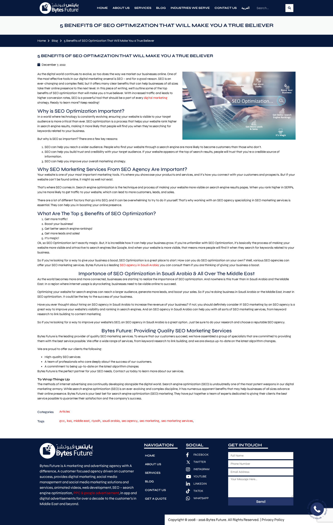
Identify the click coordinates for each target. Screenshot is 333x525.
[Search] (289, 8)
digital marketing (155, 98)
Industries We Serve (190, 8)
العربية (245, 8)
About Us (121, 8)
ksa (69, 421)
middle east (81, 421)
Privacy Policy (273, 520)
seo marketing (149, 421)
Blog (161, 8)
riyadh (96, 421)
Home (102, 8)
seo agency (130, 421)
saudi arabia (111, 421)
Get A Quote (155, 499)
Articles (64, 411)
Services (142, 8)
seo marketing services (177, 421)
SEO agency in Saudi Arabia (139, 265)
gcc (62, 421)
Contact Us (226, 8)
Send (260, 501)
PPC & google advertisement (96, 493)
